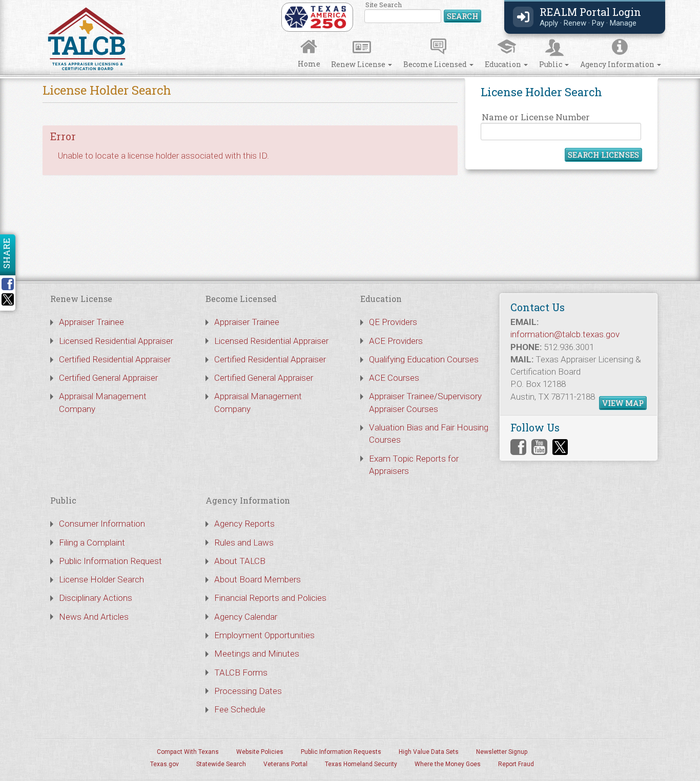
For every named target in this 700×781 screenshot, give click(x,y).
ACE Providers (396, 341)
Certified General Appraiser (108, 378)
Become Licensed (435, 64)
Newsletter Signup (501, 751)
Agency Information (618, 64)
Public (551, 64)
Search (462, 16)
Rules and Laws (244, 542)
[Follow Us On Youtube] (539, 447)
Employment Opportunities (264, 635)
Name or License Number (536, 117)
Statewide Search (221, 764)
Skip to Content (16, 3)
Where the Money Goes (448, 764)
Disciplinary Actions (95, 598)
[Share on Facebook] (11, 284)
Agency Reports (244, 523)
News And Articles (94, 617)
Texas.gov (164, 764)
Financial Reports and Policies (270, 598)
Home (309, 64)
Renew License (359, 64)
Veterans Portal (285, 764)
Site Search (423, 12)
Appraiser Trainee (91, 322)
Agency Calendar (245, 617)
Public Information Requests (341, 751)
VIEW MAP (623, 403)
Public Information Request (110, 561)
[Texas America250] (315, 16)
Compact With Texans (188, 751)
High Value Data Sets (429, 751)
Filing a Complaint (92, 542)
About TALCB (239, 561)
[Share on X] (8, 302)
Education (504, 64)
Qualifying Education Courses (424, 359)
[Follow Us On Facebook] (518, 447)
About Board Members (257, 579)
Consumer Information (102, 523)
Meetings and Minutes (256, 653)
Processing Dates (248, 691)
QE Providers (393, 322)
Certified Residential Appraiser (115, 359)
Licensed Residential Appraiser (116, 341)
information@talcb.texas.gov (565, 334)
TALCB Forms (240, 672)
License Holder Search (101, 579)
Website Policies (259, 751)
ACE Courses (394, 378)
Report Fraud (516, 764)
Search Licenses (603, 154)
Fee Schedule (239, 709)
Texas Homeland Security (361, 764)
